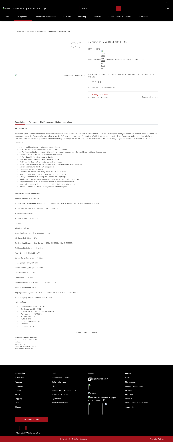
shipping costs (109, 87)
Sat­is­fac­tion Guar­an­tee (61, 378)
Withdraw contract (31, 419)
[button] (152, 8)
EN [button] (166, 2)
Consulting (19, 386)
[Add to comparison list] (73, 45)
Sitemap (18, 407)
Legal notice (56, 399)
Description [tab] (20, 122)
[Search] (118, 8)
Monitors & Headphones (134, 386)
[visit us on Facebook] (17, 428)
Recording (129, 394)
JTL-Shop (161, 439)
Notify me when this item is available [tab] (56, 122)
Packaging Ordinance (60, 394)
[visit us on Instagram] (28, 428)
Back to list (20, 31)
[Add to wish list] (79, 45)
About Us (18, 382)
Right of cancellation (60, 403)
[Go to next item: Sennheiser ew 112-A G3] (155, 31)
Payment (18, 394)
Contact (18, 390)
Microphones (130, 382)
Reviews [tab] (32, 122)
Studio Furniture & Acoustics (136, 403)
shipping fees (35, 433)
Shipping (18, 399)
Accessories (129, 407)
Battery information (59, 382)
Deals (127, 378)
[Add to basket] (17, 39)
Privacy (54, 386)
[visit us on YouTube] (23, 428)
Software (128, 399)
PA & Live (128, 390)
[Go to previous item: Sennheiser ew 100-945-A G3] (150, 31)
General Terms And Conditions (64, 390)
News (17, 403)
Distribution (19, 378)
